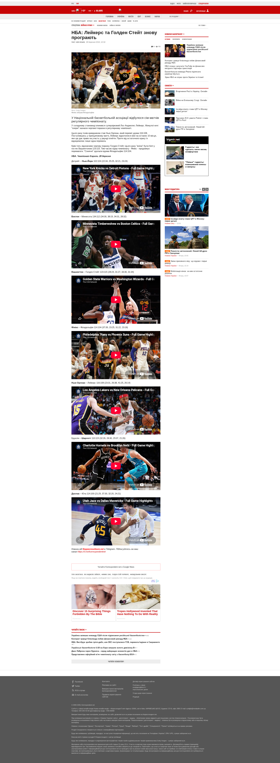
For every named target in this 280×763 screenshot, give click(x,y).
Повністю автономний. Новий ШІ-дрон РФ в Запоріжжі (190, 128)
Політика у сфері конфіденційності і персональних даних (140, 687)
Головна (109, 16)
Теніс (109, 21)
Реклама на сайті (109, 685)
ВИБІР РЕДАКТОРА (172, 189)
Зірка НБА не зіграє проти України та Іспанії (184, 77)
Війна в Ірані (100, 25)
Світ (139, 16)
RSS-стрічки (80, 691)
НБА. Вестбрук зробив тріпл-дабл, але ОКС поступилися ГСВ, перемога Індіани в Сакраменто (115, 643)
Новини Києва (102, 25)
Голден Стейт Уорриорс (120, 574)
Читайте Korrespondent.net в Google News (116, 567)
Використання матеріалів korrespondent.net (112, 690)
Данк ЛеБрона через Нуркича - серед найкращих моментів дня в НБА (105, 651)
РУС (72, 3)
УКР (77, 3)
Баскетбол (102, 21)
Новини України (170, 256)
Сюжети (168, 85)
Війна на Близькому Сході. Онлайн (191, 100)
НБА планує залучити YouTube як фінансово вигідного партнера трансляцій (184, 67)
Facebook (79, 682)
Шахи (129, 21)
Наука (157, 16)
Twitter (77, 686)
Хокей (124, 21)
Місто (130, 16)
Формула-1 (116, 21)
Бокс (95, 21)
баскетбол (79, 574)
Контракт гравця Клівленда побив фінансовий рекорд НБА (101, 639)
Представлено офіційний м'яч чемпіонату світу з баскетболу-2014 (103, 654)
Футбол (89, 21)
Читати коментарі (116, 661)
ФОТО (179, 3)
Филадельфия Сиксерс (138, 574)
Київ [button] (73, 11)
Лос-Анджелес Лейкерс (92, 574)
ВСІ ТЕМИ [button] (202, 25)
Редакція (136, 697)
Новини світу (169, 223)
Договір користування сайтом (144, 681)
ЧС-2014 (135, 21)
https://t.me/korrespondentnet (92, 551)
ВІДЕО (172, 3)
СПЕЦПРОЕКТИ (203, 3)
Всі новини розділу (78, 21)
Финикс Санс (106, 574)
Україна (120, 16)
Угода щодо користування (142, 693)
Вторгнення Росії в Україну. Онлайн (191, 91)
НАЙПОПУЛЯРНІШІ (189, 3)
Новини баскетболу (173, 34)
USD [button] (90, 11)
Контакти (106, 681)
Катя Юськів (80, 42)
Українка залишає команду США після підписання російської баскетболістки (110, 635)
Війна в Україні (115, 25)
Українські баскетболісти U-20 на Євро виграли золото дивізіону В (104, 648)
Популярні (176, 39)
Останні (167, 39)
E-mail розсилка (81, 695)
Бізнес (147, 16)
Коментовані (187, 39)
